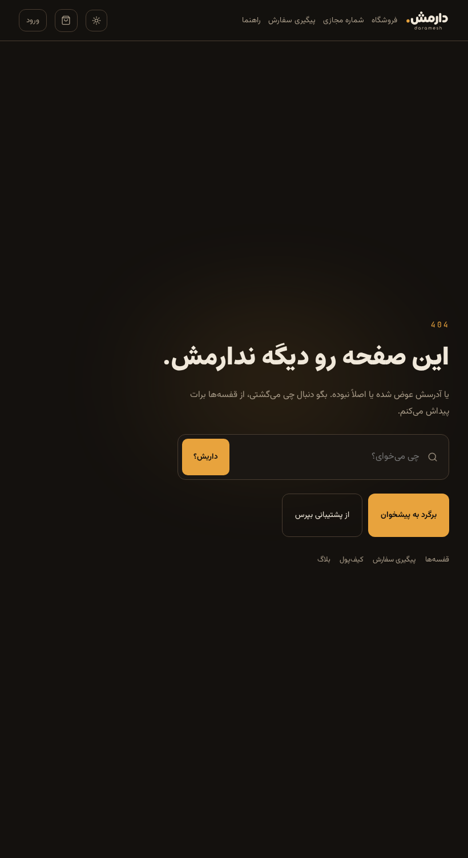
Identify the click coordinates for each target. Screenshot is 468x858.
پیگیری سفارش (292, 20)
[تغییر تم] (96, 20)
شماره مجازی (343, 20)
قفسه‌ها (437, 560)
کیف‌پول (352, 560)
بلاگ (323, 560)
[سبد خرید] (66, 20)
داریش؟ (205, 457)
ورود (32, 20)
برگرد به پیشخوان (409, 515)
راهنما (251, 20)
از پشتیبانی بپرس (322, 515)
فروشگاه (384, 20)
